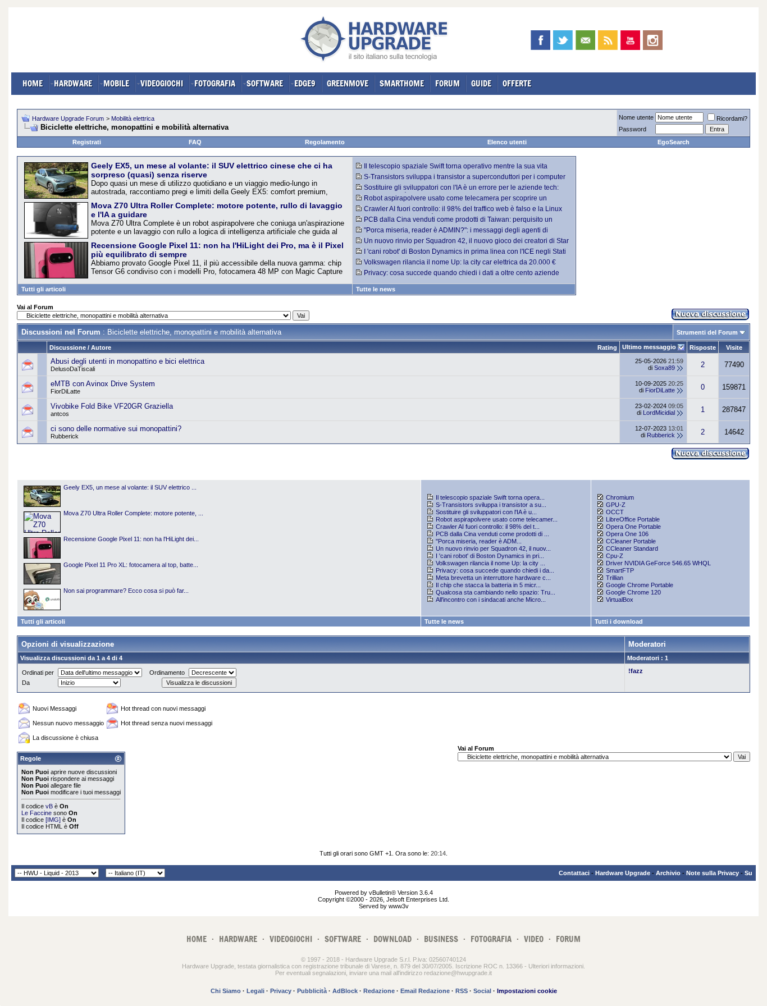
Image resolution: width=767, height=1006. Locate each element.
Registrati (86, 142)
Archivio (668, 873)
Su (748, 873)
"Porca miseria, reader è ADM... (479, 541)
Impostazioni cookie (527, 990)
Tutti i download (619, 621)
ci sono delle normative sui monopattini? (116, 428)
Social (482, 990)
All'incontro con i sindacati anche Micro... (491, 599)
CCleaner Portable (631, 541)
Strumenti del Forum (707, 332)
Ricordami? (731, 118)
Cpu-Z (614, 555)
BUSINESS (441, 939)
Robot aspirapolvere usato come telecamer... (497, 519)
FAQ (195, 142)
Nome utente (636, 117)
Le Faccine (36, 813)
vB (49, 806)
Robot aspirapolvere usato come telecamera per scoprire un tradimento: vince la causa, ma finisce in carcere (451, 202)
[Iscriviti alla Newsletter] (585, 40)
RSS (461, 990)
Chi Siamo (226, 990)
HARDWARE (73, 83)
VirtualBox (619, 599)
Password (632, 129)
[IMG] (53, 819)
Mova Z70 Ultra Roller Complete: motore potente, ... (133, 513)
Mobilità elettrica (132, 118)
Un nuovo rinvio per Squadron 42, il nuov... (493, 548)
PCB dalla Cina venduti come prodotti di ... (492, 534)
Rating (607, 347)
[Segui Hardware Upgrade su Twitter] (563, 40)
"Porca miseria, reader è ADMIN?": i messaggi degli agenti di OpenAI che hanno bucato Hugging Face (452, 234)
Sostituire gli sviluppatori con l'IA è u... (486, 512)
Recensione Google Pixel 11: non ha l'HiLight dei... (131, 539)
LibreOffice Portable (633, 519)
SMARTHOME (402, 83)
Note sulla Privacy (712, 873)
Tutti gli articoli (43, 289)
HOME (32, 83)
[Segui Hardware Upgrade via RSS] (608, 40)
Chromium (620, 497)
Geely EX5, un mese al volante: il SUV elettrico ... (130, 487)
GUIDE (481, 83)
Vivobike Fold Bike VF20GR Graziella (112, 406)
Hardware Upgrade (622, 873)
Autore (101, 347)
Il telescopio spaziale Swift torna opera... (490, 497)
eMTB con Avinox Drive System (103, 383)
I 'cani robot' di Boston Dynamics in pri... (490, 555)
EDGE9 (305, 83)
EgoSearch (674, 142)
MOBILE (116, 83)
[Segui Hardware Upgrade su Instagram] (653, 40)
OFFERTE (517, 83)
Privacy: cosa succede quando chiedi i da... (495, 570)
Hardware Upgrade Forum (68, 118)
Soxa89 (664, 367)
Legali (255, 990)
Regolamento (325, 142)
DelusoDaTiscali (73, 368)
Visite (734, 347)
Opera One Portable (633, 526)
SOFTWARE (264, 83)
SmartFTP (620, 570)
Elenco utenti (507, 142)
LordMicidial (659, 412)
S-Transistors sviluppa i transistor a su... (491, 504)
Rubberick (65, 436)
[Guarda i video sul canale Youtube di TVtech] (630, 40)
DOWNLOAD (392, 939)
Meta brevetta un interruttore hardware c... (493, 577)
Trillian (614, 577)
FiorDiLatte (65, 391)
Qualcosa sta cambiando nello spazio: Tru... (495, 592)
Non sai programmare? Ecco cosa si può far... (126, 590)
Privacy (280, 990)
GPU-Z (616, 504)
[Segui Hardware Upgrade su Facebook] (540, 40)
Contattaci (574, 873)
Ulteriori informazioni (555, 966)
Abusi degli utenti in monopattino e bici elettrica (127, 361)
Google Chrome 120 (633, 592)
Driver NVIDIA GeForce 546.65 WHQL (658, 563)
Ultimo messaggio (649, 347)
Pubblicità (312, 990)
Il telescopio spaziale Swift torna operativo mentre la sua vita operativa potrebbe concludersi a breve (451, 170)
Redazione (379, 990)
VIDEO (534, 939)
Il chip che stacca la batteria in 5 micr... (488, 585)
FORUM (447, 83)
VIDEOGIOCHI (161, 83)
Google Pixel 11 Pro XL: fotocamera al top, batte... (130, 564)
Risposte (703, 347)
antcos (60, 413)
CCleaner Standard (632, 548)
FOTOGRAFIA (214, 83)
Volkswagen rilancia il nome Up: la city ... (490, 563)
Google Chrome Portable (639, 585)
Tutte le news (375, 289)
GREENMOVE (347, 83)
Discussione (67, 347)
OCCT (615, 512)
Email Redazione (425, 990)
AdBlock (345, 990)
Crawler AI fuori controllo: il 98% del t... (488, 526)
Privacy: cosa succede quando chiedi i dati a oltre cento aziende (461, 273)
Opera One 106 (627, 534)
